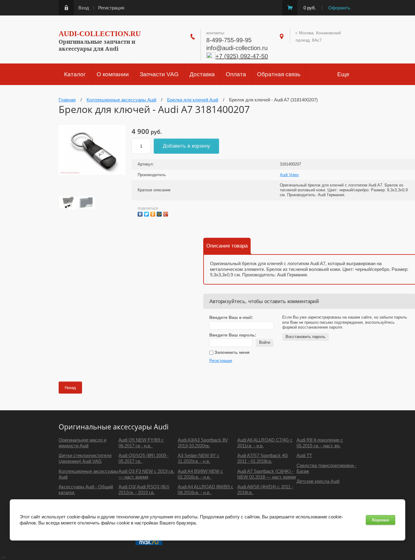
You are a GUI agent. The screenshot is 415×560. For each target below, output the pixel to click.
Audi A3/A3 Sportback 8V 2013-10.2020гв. (203, 442)
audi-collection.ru (100, 34)
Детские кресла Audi (318, 481)
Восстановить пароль (305, 336)
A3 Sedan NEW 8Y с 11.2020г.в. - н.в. (198, 458)
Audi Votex (289, 174)
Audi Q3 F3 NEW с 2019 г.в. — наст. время (146, 474)
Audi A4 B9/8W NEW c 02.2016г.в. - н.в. (200, 474)
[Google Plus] (166, 213)
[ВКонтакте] (141, 213)
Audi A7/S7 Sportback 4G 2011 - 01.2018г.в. (262, 458)
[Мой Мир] (160, 213)
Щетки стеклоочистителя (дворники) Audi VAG (85, 458)
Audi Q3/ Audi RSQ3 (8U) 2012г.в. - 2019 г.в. (143, 489)
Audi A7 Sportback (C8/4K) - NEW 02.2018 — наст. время (266, 474)
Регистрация (111, 7)
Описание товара (227, 246)
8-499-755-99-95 (229, 40)
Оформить (339, 7)
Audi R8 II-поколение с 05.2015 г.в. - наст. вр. (320, 442)
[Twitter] (147, 213)
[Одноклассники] (153, 213)
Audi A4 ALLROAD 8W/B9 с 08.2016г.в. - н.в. (205, 489)
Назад (70, 387)
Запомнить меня (231, 352)
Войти (264, 342)
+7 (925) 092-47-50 (241, 56)
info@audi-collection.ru (237, 48)
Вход (83, 7)
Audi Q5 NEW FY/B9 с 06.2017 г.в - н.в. (141, 442)
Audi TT (304, 455)
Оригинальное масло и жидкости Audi (82, 442)
